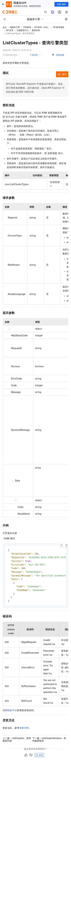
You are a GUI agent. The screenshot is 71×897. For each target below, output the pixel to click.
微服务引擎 (15, 27)
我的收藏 (60, 54)
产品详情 (34, 54)
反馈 (41, 755)
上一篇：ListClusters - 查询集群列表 (17, 739)
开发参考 (27, 27)
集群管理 (36, 30)
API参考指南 (58, 27)
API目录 (9, 30)
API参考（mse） (42, 27)
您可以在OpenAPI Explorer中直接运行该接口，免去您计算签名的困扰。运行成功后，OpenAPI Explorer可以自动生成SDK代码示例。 (35, 87)
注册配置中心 (23, 30)
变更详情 (24, 727)
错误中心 (12, 710)
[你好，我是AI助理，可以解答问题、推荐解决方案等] (52, 12)
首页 (5, 27)
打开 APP (61, 4)
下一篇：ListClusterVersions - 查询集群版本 (49, 739)
